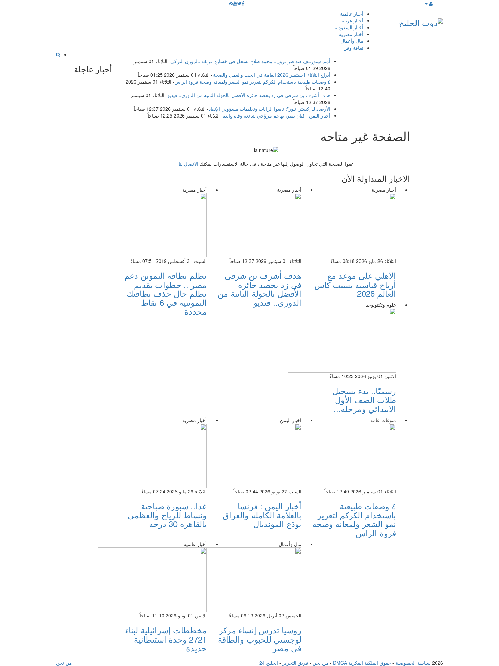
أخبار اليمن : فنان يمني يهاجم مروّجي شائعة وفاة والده (276, 115)
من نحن (321, 662)
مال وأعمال (351, 40)
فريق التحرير (295, 662)
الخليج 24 (268, 662)
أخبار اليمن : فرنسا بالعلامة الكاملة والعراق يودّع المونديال (262, 515)
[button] (428, 3)
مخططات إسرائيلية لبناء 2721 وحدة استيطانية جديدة (166, 639)
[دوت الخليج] (421, 21)
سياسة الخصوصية (413, 662)
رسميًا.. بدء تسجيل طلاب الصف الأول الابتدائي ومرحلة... (364, 399)
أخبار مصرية (351, 34)
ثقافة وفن (353, 47)
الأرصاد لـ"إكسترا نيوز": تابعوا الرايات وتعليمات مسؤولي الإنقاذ (269, 108)
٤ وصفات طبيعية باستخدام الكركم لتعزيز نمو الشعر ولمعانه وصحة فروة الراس (252, 81)
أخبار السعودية (349, 27)
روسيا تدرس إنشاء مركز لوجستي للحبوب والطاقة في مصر (259, 639)
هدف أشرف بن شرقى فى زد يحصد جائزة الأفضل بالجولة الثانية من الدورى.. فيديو (248, 95)
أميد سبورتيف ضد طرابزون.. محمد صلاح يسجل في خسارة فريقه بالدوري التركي (250, 61)
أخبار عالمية (351, 13)
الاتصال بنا (188, 163)
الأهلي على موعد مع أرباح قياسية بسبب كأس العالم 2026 (355, 284)
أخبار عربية (352, 20)
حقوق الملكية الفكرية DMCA (362, 662)
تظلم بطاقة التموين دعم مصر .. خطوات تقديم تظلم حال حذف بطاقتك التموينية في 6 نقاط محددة (165, 293)
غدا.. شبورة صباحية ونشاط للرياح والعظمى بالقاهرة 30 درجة (167, 515)
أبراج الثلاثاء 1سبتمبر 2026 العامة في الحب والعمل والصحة (271, 74)
